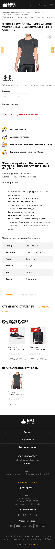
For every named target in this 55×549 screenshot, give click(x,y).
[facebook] (18, 514)
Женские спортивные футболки (16, 15)
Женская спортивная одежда (34, 12)
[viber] (36, 514)
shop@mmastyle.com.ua (27, 460)
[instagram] (24, 514)
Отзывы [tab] (9, 294)
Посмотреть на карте (27, 483)
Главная (5, 12)
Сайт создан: (27, 544)
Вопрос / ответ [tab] (27, 294)
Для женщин (16, 12)
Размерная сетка (10, 104)
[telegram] (30, 514)
